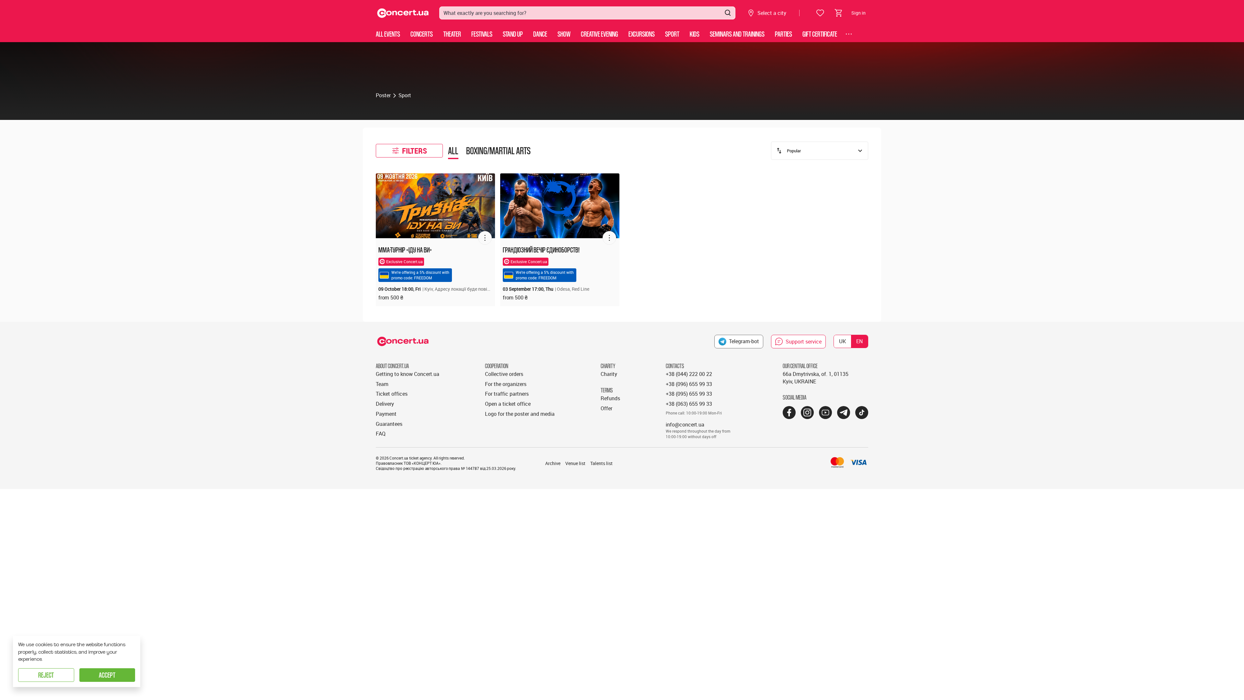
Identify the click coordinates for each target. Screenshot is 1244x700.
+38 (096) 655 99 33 (689, 384)
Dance (540, 34)
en (859, 341)
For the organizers (505, 384)
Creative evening (599, 34)
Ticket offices (392, 393)
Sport (672, 34)
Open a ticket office (508, 403)
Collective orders (504, 374)
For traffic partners (507, 393)
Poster (383, 95)
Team (382, 384)
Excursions (641, 34)
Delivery (385, 403)
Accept (107, 675)
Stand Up (513, 34)
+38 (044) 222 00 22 (689, 374)
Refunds (610, 398)
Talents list (601, 463)
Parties (783, 34)
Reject (46, 675)
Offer (606, 408)
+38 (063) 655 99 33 (689, 403)
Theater (452, 34)
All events (388, 34)
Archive (552, 463)
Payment (386, 413)
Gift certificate (819, 34)
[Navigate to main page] (403, 13)
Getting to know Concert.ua (407, 374)
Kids (694, 34)
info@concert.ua (685, 424)
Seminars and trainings (737, 34)
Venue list (575, 463)
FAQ (381, 433)
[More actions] (484, 237)
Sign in (858, 13)
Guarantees (389, 423)
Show (564, 34)
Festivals (481, 34)
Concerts (421, 34)
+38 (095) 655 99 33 (689, 393)
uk (842, 341)
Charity (609, 374)
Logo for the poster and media (520, 413)
